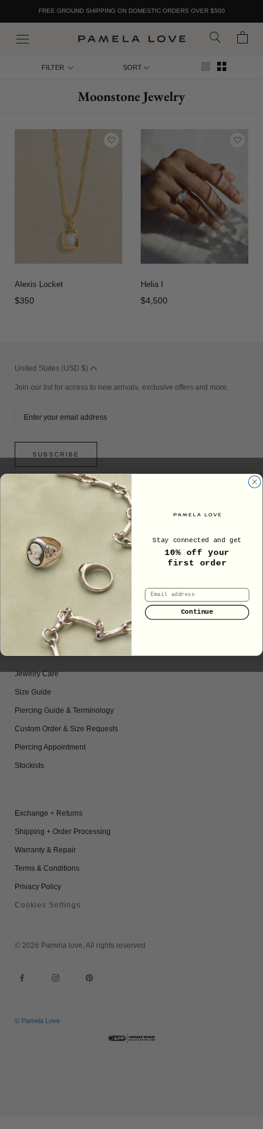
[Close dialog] (255, 482)
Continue (197, 612)
